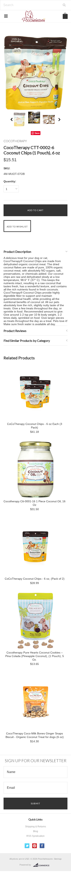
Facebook (42, 845)
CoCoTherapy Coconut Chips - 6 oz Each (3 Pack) (34, 425)
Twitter (27, 845)
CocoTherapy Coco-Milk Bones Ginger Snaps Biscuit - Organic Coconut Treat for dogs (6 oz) (35, 735)
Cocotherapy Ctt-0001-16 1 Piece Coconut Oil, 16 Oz (34, 503)
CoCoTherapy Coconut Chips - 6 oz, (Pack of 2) (34, 578)
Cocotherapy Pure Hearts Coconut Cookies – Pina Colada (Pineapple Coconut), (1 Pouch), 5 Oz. (34, 656)
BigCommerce (42, 865)
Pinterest (34, 845)
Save (37, 133)
